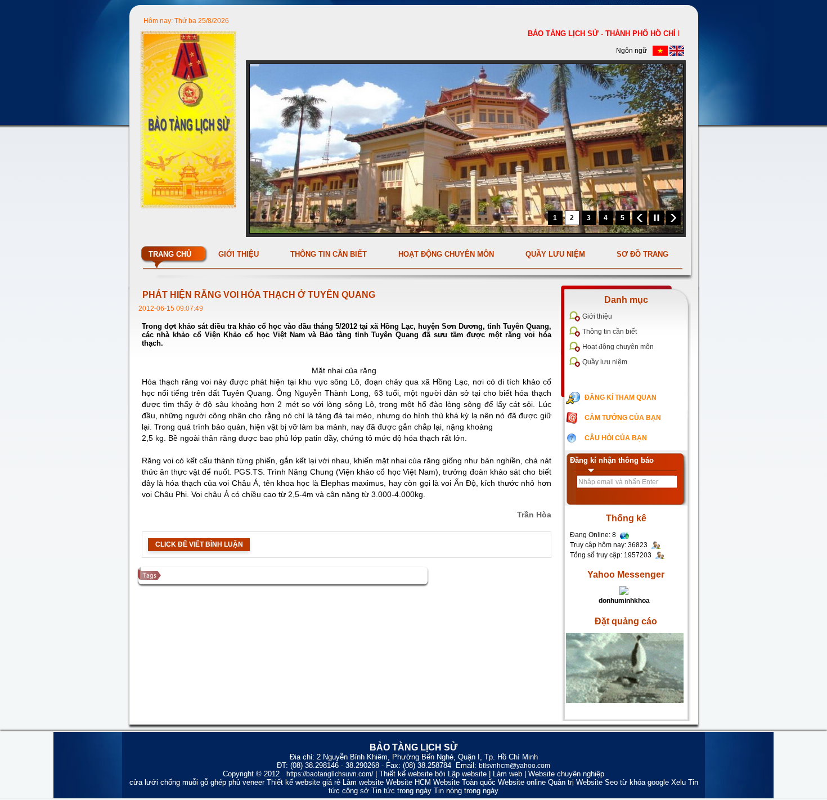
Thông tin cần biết (609, 332)
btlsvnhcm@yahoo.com (514, 766)
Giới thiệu (597, 316)
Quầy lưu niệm (604, 362)
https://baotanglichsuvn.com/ (329, 774)
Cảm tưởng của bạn (623, 418)
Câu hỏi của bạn (616, 438)
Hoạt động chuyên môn (618, 347)
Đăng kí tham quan (621, 397)
